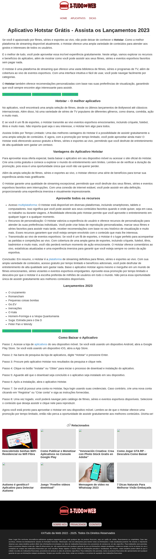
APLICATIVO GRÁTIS (47, 94)
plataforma (55, 259)
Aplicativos (78, 18)
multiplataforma (27, 204)
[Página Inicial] (78, 5)
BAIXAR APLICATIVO (17, 94)
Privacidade (78, 524)
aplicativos (40, 344)
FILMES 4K (70, 94)
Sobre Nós (60, 524)
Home (63, 18)
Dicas (92, 18)
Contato (95, 524)
